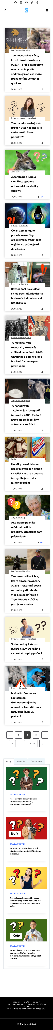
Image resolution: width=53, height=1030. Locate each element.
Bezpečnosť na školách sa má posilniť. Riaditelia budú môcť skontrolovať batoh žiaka (27, 295)
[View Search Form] (5, 10)
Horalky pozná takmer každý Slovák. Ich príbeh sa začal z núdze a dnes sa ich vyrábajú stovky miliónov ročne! (27, 473)
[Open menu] (47, 10)
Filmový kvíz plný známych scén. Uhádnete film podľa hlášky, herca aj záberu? (26, 851)
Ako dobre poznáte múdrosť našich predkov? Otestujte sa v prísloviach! (26, 529)
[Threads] (37, 2)
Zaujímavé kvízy (18, 172)
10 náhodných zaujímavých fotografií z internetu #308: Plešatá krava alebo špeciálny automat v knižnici (26, 415)
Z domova (23, 225)
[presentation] (27, 40)
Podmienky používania (37, 1004)
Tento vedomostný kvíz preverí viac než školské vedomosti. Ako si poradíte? (26, 130)
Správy (14, 225)
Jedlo (14, 459)
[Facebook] (15, 2)
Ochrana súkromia (15, 1004)
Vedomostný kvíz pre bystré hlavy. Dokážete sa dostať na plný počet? (26, 649)
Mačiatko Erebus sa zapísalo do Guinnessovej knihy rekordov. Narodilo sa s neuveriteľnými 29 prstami (26, 705)
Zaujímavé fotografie (20, 401)
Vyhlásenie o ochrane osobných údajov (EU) (26, 1009)
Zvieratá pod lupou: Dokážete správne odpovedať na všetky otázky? (24, 183)
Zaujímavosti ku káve (20, 50)
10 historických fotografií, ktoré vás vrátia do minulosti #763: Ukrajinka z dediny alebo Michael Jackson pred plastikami (27, 354)
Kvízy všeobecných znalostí (23, 118)
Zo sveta (23, 688)
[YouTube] (26, 2)
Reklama (16, 1002)
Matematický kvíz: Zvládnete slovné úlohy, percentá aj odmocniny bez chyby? (23, 801)
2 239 (32, 743)
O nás (26, 1002)
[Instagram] (21, 2)
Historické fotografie (21, 338)
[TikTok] (32, 2)
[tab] (8, 761)
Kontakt (36, 1002)
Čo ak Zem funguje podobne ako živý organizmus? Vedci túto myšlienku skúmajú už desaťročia (26, 240)
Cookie (27, 1007)
